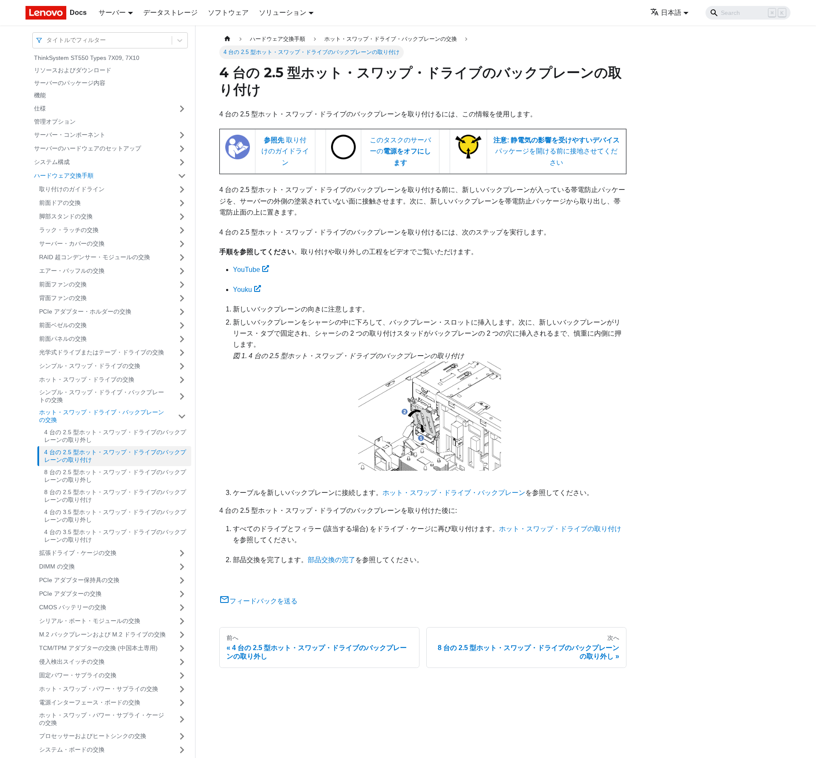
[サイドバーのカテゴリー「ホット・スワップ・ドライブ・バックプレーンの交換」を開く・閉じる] (182, 417)
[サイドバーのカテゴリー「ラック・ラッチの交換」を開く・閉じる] (182, 230)
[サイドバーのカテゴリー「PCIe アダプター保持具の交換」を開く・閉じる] (182, 580)
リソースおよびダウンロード (72, 70)
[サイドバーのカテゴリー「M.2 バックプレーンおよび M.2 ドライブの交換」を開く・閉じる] (182, 635)
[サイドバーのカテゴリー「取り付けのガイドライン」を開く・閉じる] (182, 189)
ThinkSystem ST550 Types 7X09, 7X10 (86, 57)
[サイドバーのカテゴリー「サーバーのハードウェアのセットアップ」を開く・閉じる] (182, 149)
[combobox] (47, 40)
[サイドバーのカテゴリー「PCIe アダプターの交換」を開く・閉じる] (182, 594)
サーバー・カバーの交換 (72, 243)
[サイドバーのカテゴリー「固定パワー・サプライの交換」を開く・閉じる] (182, 675)
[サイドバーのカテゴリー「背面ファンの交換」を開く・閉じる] (182, 298)
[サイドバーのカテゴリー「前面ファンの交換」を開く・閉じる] (182, 284)
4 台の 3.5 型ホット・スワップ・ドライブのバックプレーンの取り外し (115, 516)
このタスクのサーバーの (400, 151)
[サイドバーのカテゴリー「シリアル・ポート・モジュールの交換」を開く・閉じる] (182, 621)
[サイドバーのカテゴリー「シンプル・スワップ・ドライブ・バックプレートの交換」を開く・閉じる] (182, 397)
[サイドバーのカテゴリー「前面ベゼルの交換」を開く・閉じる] (182, 325)
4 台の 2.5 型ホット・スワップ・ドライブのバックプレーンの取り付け (115, 456)
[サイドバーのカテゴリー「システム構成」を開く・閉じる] (182, 162)
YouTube (246, 269)
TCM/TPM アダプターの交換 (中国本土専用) (98, 648)
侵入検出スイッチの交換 (72, 661)
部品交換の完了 (331, 559)
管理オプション (55, 121)
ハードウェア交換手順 (64, 175)
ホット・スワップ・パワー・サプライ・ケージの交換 (101, 719)
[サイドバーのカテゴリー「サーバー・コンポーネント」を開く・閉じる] (182, 135)
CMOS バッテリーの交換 (72, 607)
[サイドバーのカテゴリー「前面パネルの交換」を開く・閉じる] (182, 339)
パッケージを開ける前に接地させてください (556, 151)
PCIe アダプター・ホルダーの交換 (85, 311)
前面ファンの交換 (63, 284)
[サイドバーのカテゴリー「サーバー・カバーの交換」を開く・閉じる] (182, 244)
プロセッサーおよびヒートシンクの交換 (92, 736)
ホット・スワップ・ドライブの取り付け (560, 528)
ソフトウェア (228, 12)
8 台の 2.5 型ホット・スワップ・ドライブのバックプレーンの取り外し (115, 476)
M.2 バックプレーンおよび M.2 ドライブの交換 (102, 634)
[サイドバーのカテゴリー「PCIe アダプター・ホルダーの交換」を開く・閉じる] (182, 312)
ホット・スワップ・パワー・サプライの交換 (98, 688)
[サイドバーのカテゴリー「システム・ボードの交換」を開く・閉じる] (182, 750)
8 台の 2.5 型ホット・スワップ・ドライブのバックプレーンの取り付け (115, 496)
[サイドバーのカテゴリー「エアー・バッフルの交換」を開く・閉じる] (182, 271)
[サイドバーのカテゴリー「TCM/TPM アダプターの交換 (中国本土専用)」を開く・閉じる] (182, 648)
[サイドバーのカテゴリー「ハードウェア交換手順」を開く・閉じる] (182, 176)
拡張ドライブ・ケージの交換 (77, 552)
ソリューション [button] (282, 12)
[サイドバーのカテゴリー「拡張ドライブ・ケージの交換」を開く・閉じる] (182, 553)
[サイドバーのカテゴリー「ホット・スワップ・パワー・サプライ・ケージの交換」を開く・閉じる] (182, 720)
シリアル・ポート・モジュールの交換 (89, 620)
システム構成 (52, 161)
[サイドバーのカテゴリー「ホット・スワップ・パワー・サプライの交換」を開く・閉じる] (182, 689)
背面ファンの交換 (63, 297)
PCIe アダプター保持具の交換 (79, 580)
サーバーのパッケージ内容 (69, 82)
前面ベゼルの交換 (63, 325)
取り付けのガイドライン (72, 189)
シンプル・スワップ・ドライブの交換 (89, 365)
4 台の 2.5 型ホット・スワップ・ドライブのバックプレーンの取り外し (115, 436)
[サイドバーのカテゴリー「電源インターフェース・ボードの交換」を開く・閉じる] (182, 703)
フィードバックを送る (264, 601)
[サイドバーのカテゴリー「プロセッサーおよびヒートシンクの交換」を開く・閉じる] (182, 736)
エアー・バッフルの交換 (72, 270)
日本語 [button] (671, 12)
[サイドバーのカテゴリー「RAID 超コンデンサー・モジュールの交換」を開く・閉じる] (182, 257)
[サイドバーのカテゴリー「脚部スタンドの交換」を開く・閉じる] (182, 216)
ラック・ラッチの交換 (69, 229)
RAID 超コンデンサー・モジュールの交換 (94, 257)
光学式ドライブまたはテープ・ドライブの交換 (101, 352)
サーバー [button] (112, 12)
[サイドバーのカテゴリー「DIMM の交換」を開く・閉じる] (182, 567)
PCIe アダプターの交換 (70, 593)
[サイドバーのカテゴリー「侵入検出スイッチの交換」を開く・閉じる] (182, 662)
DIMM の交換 (57, 566)
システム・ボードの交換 (72, 749)
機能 (40, 95)
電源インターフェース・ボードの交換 (89, 702)
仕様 (40, 108)
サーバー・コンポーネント (69, 134)
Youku (242, 289)
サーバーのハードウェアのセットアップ (87, 148)
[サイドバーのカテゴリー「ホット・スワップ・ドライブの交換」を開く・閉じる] (182, 380)
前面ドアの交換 (60, 202)
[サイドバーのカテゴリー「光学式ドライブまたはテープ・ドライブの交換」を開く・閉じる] (182, 352)
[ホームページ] (227, 38)
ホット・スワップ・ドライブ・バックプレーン (453, 492)
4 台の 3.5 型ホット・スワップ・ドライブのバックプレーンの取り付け (115, 536)
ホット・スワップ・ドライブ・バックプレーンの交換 (101, 416)
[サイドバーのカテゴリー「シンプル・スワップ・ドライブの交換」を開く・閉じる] (182, 366)
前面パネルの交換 (63, 338)
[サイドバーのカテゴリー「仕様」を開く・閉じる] (182, 109)
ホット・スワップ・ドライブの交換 (86, 379)
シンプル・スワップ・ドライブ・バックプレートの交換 (101, 396)
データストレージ (170, 12)
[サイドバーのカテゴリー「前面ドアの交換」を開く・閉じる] (182, 203)
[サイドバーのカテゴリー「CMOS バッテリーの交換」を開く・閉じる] (182, 607)
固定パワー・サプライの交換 (77, 675)
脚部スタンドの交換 (66, 216)
